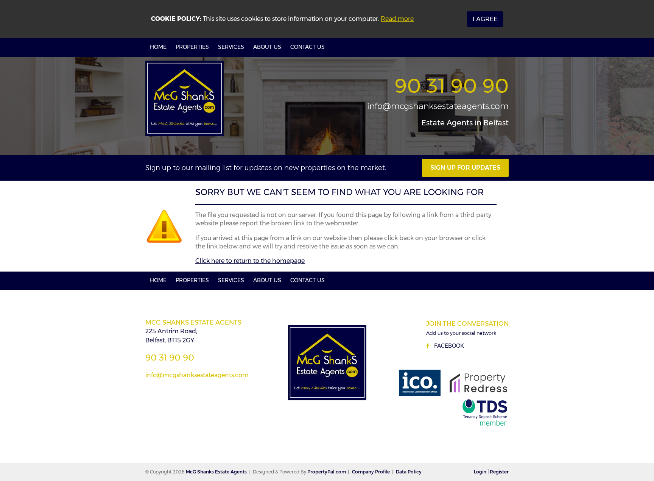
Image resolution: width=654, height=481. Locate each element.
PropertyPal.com (326, 472)
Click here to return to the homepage (250, 260)
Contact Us (307, 47)
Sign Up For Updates (465, 167)
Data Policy (409, 472)
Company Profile (371, 472)
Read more (397, 18)
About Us (267, 47)
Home (158, 47)
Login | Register (491, 472)
